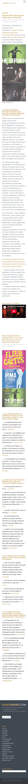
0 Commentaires (14, 19)
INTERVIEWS (5, 741)
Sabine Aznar (14, 21)
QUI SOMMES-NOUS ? (8, 743)
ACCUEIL (4, 729)
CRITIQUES (5, 735)
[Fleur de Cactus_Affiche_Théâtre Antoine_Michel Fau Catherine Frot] (14, 359)
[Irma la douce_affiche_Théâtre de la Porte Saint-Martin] (14, 378)
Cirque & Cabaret (6, 747)
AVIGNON (4, 731)
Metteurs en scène (7, 751)
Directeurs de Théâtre (8, 756)
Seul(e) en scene (6, 760)
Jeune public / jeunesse (8, 758)
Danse (4, 737)
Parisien (14, 548)
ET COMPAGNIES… (7, 739)
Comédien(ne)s (6, 745)
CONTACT (5, 733)
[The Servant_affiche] (14, 53)
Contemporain (6, 749)
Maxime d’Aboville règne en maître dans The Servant (13, 17)
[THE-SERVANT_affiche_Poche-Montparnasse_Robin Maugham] (14, 397)
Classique (4, 754)
